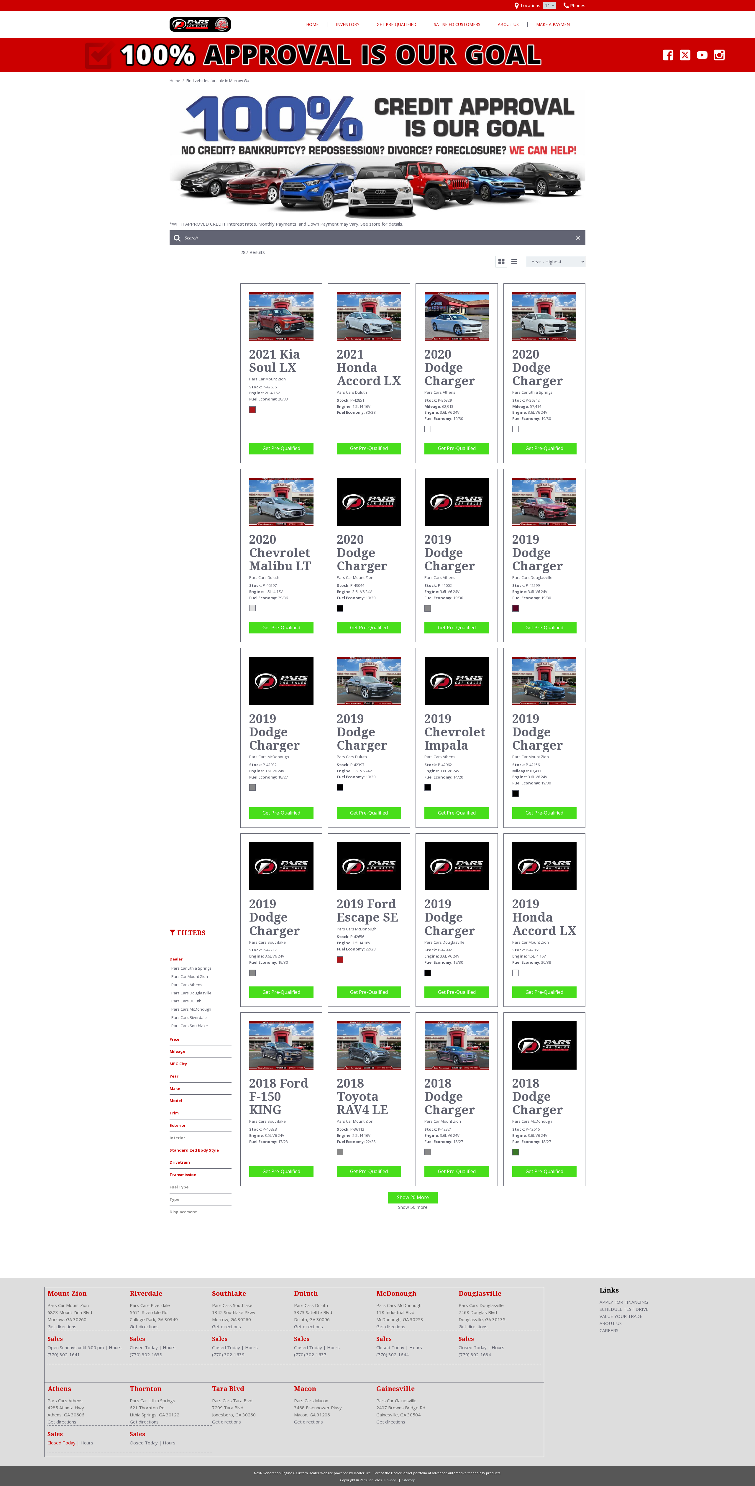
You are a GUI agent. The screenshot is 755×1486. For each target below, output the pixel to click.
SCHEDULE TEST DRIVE (624, 1309)
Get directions (61, 1326)
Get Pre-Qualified (396, 24)
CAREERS (609, 1330)
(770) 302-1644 (392, 1354)
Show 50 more (413, 1207)
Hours (115, 1347)
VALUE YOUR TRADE (621, 1316)
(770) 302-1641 (63, 1354)
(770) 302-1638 (146, 1354)
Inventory (347, 24)
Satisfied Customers (457, 24)
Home (312, 24)
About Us (508, 24)
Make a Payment (554, 24)
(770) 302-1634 (475, 1354)
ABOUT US (611, 1323)
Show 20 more (413, 1197)
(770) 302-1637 (310, 1354)
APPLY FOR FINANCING (624, 1302)
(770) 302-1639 (228, 1354)
